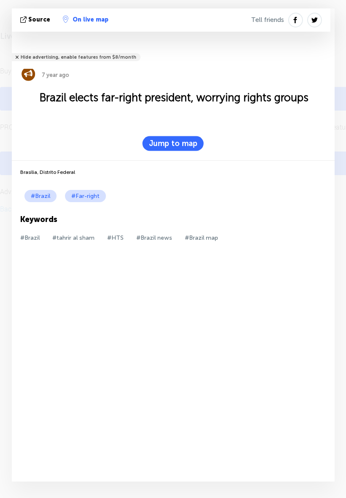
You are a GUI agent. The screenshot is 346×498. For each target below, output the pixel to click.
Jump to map (173, 143)
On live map (90, 19)
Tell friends (267, 20)
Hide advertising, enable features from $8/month (78, 57)
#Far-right (85, 196)
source (39, 19)
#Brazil (40, 196)
